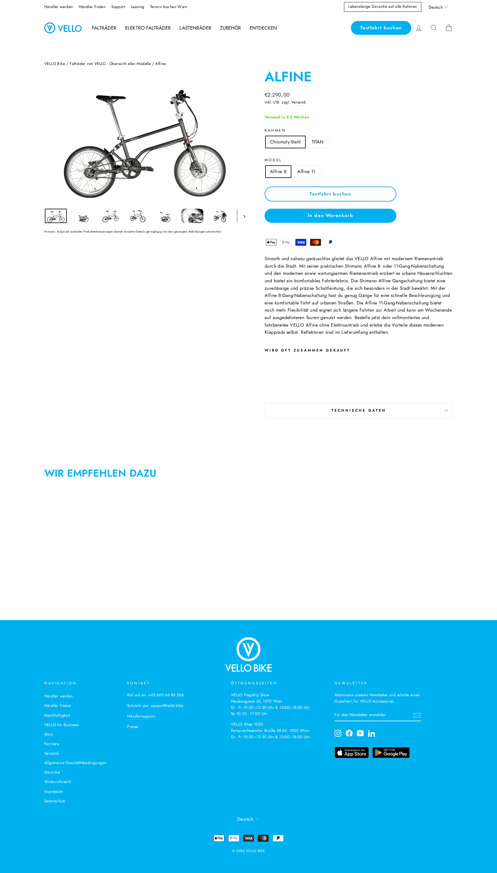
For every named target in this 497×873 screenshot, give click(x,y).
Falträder (104, 27)
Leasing (137, 6)
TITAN (318, 142)
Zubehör (230, 27)
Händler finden (92, 6)
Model (273, 160)
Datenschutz (54, 801)
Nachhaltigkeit (57, 715)
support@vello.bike (167, 705)
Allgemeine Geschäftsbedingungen (75, 762)
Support (118, 6)
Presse (132, 726)
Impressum (53, 791)
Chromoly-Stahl (285, 142)
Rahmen (275, 130)
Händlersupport (141, 716)
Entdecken (263, 27)
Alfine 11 (306, 171)
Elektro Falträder (148, 27)
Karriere (51, 744)
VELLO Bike (54, 63)
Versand (298, 102)
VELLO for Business (61, 725)
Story (48, 734)
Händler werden (58, 6)
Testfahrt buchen (381, 27)
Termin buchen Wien (168, 6)
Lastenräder (195, 27)
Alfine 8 (278, 171)
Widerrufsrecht (57, 781)
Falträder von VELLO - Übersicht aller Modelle (110, 63)
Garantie (52, 772)
